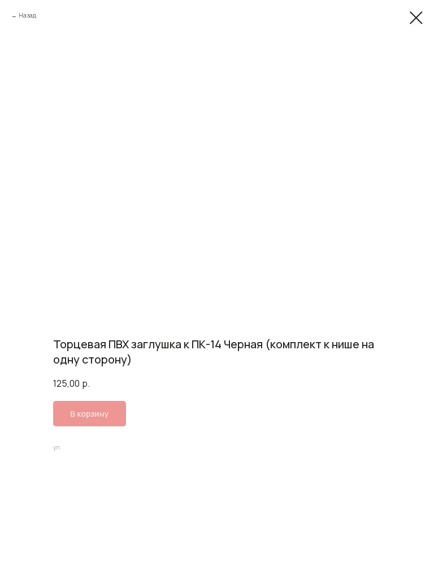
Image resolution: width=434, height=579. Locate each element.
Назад (27, 15)
